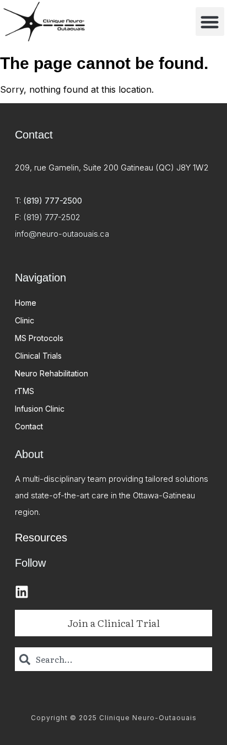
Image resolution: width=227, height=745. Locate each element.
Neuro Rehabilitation (51, 373)
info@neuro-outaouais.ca (62, 233)
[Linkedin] (22, 592)
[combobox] (113, 659)
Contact (29, 426)
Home (25, 302)
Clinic (24, 320)
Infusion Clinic (39, 408)
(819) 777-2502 (51, 217)
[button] (210, 21)
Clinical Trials (38, 355)
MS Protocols (39, 338)
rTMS (24, 391)
